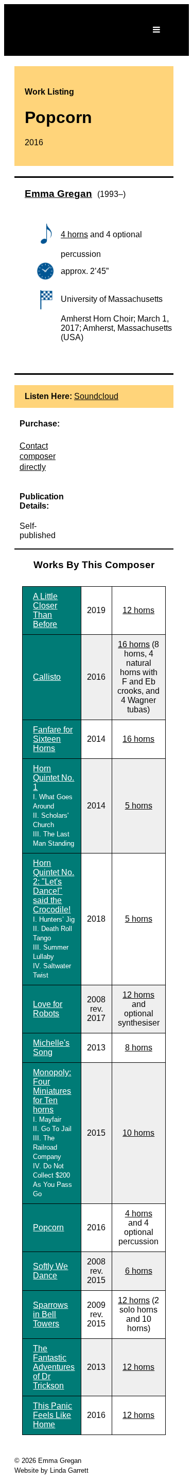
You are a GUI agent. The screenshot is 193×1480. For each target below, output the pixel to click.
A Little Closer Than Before (45, 610)
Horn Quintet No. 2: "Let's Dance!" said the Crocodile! (53, 886)
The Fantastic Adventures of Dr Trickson (54, 1367)
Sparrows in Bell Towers (50, 1314)
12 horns (138, 610)
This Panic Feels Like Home (52, 1415)
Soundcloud (96, 396)
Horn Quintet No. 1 (53, 777)
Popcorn (48, 1227)
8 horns (138, 1047)
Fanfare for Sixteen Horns (53, 739)
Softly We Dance (50, 1271)
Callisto (47, 677)
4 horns (74, 234)
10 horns (138, 1132)
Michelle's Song (51, 1048)
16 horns (134, 644)
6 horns (138, 1271)
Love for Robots (47, 1009)
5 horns (138, 805)
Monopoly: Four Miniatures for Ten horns (52, 1091)
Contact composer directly (38, 456)
